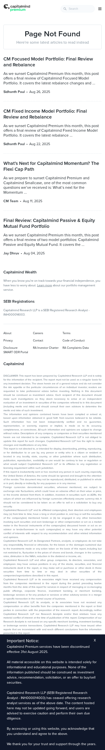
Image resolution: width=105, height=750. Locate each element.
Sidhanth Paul (14, 92)
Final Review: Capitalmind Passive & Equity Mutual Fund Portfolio (49, 223)
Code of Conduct (74, 340)
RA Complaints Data (76, 348)
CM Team (10, 201)
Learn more (44, 285)
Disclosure (10, 348)
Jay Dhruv (11, 253)
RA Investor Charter (46, 348)
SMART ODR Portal (15, 352)
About (7, 333)
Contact (38, 340)
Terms (67, 333)
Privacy (8, 340)
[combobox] (78, 8)
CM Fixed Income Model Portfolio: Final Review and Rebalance (45, 114)
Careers (38, 333)
